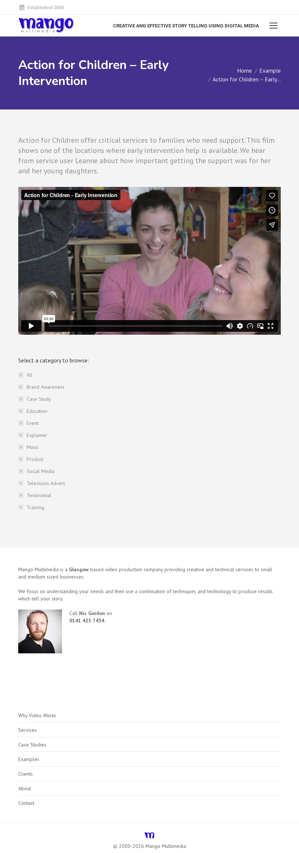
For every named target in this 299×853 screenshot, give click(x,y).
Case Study (39, 399)
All (29, 375)
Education (37, 411)
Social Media (41, 471)
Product (35, 459)
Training (35, 507)
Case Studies (32, 744)
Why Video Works (37, 715)
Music (33, 447)
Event (33, 423)
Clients (25, 774)
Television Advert (46, 483)
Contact (26, 803)
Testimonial (39, 495)
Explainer (37, 435)
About (24, 788)
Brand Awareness (46, 387)
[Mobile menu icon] (273, 25)
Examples (28, 759)
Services (27, 730)
